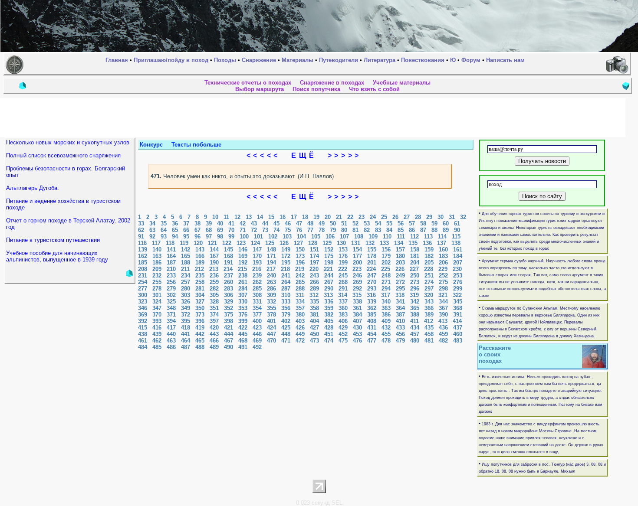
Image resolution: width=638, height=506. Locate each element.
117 (156, 243)
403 (300, 321)
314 (342, 295)
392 (142, 321)
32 (463, 217)
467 (228, 340)
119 (184, 243)
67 (197, 230)
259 (214, 282)
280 (185, 288)
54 (378, 223)
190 (214, 262)
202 (386, 262)
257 (185, 282)
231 (142, 275)
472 (300, 340)
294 (386, 288)
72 (254, 230)
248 (386, 275)
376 (242, 314)
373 (199, 314)
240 (271, 275)
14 (260, 217)
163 (156, 256)
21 (339, 217)
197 (314, 262)
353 (242, 308)
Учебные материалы (402, 82)
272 (400, 282)
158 (414, 249)
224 (371, 269)
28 (418, 217)
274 (429, 282)
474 (328, 340)
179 (386, 256)
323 (142, 301)
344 (443, 301)
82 (367, 230)
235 (199, 275)
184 (457, 256)
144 (214, 249)
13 (249, 217)
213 (213, 269)
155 (371, 249)
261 (242, 282)
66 (186, 230)
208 (142, 269)
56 (401, 223)
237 (228, 275)
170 (257, 256)
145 (228, 249)
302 (171, 295)
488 (199, 347)
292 (357, 288)
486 (171, 347)
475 (343, 340)
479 (400, 340)
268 (343, 282)
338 (357, 301)
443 (214, 334)
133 (384, 243)
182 (429, 256)
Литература (379, 60)
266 (314, 282)
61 (457, 223)
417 (171, 327)
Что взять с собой (374, 89)
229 (442, 269)
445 (242, 334)
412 (428, 321)
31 (452, 217)
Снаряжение (259, 60)
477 (371, 340)
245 (343, 275)
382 (328, 314)
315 (357, 295)
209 (156, 269)
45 (276, 223)
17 (294, 217)
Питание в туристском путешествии (53, 240)
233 (171, 275)
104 (301, 236)
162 (142, 256)
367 (443, 308)
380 (300, 314)
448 (285, 334)
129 (327, 243)
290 (328, 288)
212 (199, 269)
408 (371, 321)
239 (257, 275)
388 (414, 314)
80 (344, 230)
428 (328, 327)
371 (171, 314)
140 (156, 249)
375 (228, 314)
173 (300, 256)
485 (156, 347)
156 (386, 249)
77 (310, 230)
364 (400, 308)
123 (241, 243)
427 (314, 327)
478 (386, 340)
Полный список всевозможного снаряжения (63, 155)
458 (429, 334)
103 (287, 236)
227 (414, 269)
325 (171, 301)
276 (457, 282)
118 (170, 243)
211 (185, 269)
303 (185, 295)
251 (429, 275)
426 (300, 327)
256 (171, 282)
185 (142, 262)
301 (156, 295)
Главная (116, 60)
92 (152, 236)
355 (271, 308)
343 (429, 301)
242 (300, 275)
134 (398, 243)
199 (343, 262)
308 (257, 295)
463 (171, 340)
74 (276, 230)
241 (285, 275)
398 (228, 321)
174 (314, 256)
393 (156, 321)
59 (434, 223)
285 (257, 288)
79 (333, 230)
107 (344, 236)
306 (228, 295)
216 (256, 269)
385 (371, 314)
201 (371, 262)
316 (371, 295)
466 (214, 340)
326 (185, 301)
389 (429, 314)
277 (142, 288)
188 (185, 262)
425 (285, 327)
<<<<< (266, 155)
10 (215, 217)
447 (271, 334)
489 (214, 347)
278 (156, 288)
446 (257, 334)
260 (228, 282)
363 (386, 308)
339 (371, 301)
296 (414, 288)
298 (443, 288)
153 (343, 249)
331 (257, 301)
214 (228, 269)
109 (373, 236)
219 (299, 269)
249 (400, 275)
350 (199, 308)
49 (322, 223)
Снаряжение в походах (332, 82)
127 (298, 243)
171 (271, 256)
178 (371, 256)
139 (142, 249)
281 (199, 288)
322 (457, 295)
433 (400, 327)
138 (455, 243)
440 (171, 334)
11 (226, 217)
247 (371, 275)
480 (414, 340)
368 (457, 308)
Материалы (297, 60)
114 (442, 236)
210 (171, 269)
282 (214, 288)
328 (214, 301)
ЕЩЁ (304, 155)
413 (442, 321)
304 (199, 295)
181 (414, 256)
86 (412, 230)
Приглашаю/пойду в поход (171, 60)
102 (272, 236)
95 (186, 236)
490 (228, 347)
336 (328, 301)
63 (152, 230)
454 (371, 334)
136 (427, 243)
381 (314, 314)
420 (214, 327)
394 (171, 321)
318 (400, 295)
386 (386, 314)
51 (344, 223)
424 (271, 327)
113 (428, 236)
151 (314, 249)
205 (429, 262)
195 (285, 262)
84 (389, 230)
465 (199, 340)
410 (400, 321)
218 (285, 269)
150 (300, 249)
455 (386, 334)
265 (300, 282)
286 (271, 288)
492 (257, 347)
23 (361, 217)
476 (357, 340)
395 (185, 321)
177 (357, 256)
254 (142, 282)
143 (199, 249)
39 (209, 223)
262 (257, 282)
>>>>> (342, 155)
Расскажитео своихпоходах (495, 354)
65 (175, 230)
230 (457, 269)
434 (414, 327)
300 (142, 295)
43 (254, 223)
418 (185, 327)
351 (214, 308)
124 (255, 243)
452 (343, 334)
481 (429, 340)
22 (350, 217)
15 (271, 217)
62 (141, 230)
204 (414, 262)
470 (271, 340)
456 (400, 334)
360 (343, 308)
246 (357, 275)
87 (423, 230)
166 (199, 256)
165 (185, 256)
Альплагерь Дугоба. (32, 188)
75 (288, 230)
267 (328, 282)
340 (386, 301)
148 (271, 249)
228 (428, 269)
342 (414, 301)
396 (199, 321)
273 (414, 282)
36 (175, 223)
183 (443, 256)
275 (443, 282)
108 (358, 236)
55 (389, 223)
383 (343, 314)
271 (386, 282)
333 (285, 301)
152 (328, 249)
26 (395, 217)
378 (271, 314)
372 (185, 314)
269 (357, 282)
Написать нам (505, 60)
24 (373, 217)
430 (357, 327)
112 (414, 236)
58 (423, 223)
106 (330, 236)
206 (443, 262)
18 (305, 217)
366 (429, 308)
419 (199, 327)
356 (285, 308)
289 (314, 288)
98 (220, 236)
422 (242, 327)
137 (441, 243)
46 (288, 223)
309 (271, 295)
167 (214, 256)
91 (141, 236)
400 (257, 321)
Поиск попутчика (316, 89)
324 (156, 301)
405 (328, 321)
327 (199, 301)
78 (322, 230)
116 (142, 243)
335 (314, 301)
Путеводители (338, 60)
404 (314, 321)
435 (429, 327)
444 (228, 334)
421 (228, 327)
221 (328, 269)
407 (357, 321)
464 (185, 340)
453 (357, 334)
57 (412, 223)
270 (371, 282)
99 (231, 236)
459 (443, 334)
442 (199, 334)
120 (198, 243)
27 (407, 217)
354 (257, 308)
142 (185, 249)
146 (242, 249)
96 (197, 236)
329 (228, 301)
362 (371, 308)
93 (164, 236)
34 (152, 223)
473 (314, 340)
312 (314, 295)
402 (285, 321)
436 (443, 327)
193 (257, 262)
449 (300, 334)
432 (386, 327)
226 (400, 269)
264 (285, 282)
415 (142, 327)
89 (446, 230)
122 (226, 243)
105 (315, 236)
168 (228, 256)
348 (171, 308)
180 (400, 256)
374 (214, 314)
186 (156, 262)
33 (141, 223)
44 (265, 223)
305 (214, 295)
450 (314, 334)
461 (142, 340)
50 (333, 223)
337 (343, 301)
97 (209, 236)
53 (367, 223)
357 (300, 308)
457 (414, 334)
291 (343, 288)
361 (357, 308)
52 (355, 223)
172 (285, 256)
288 (300, 288)
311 (300, 295)
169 (242, 256)
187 (171, 262)
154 (357, 249)
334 (300, 301)
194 (271, 262)
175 (328, 256)
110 (387, 236)
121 (212, 243)
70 (231, 230)
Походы (225, 60)
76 (299, 230)
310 (285, 295)
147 (257, 249)
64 (164, 230)
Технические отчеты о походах (247, 82)
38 (197, 223)
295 (400, 288)
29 (429, 217)
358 (314, 308)
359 (328, 308)
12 (237, 217)
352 (228, 308)
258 (199, 282)
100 (244, 236)
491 (242, 347)
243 (314, 275)
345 (457, 301)
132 (370, 243)
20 (328, 217)
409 (386, 321)
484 (142, 347)
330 (242, 301)
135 (413, 243)
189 (199, 262)
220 (314, 269)
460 (457, 334)
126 (284, 243)
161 (457, 249)
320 (428, 295)
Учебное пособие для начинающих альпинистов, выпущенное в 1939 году (57, 256)
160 (443, 249)
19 (316, 217)
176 (343, 256)
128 (312, 243)
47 (299, 223)
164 (171, 256)
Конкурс (151, 144)
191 (228, 262)
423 (257, 327)
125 (269, 243)
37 (186, 223)
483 (457, 340)
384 (357, 314)
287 (285, 288)
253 (457, 275)
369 (142, 314)
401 (271, 321)
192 (242, 262)
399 (242, 321)
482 (443, 340)
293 (371, 288)
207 (457, 262)
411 (414, 321)
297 (429, 288)
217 (271, 269)
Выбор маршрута (259, 89)
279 (171, 288)
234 (185, 275)
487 (185, 347)
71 (243, 230)
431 (371, 327)
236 (214, 275)
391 (457, 314)
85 (401, 230)
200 (357, 262)
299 (457, 288)
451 (328, 334)
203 (400, 262)
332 (271, 301)
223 (357, 269)
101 (258, 236)
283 (228, 288)
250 (414, 275)
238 (242, 275)
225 (385, 269)
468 (242, 340)
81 (355, 230)
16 (283, 217)
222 (342, 269)
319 (414, 295)
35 (164, 223)
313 (328, 295)
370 (156, 314)
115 (456, 236)
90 (457, 230)
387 (400, 314)
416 (156, 327)
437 (457, 327)
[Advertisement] (312, 117)
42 (243, 223)
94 (175, 236)
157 (400, 249)
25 (384, 217)
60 (446, 223)
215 (242, 269)
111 (401, 236)
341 (400, 301)
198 (328, 262)
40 (220, 223)
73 (265, 230)
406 (343, 321)
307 (242, 295)
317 (385, 295)
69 (220, 230)
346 (142, 308)
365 (414, 308)
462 (156, 340)
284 (242, 288)
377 (257, 314)
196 (300, 262)
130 (341, 243)
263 (271, 282)
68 (209, 230)
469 (257, 340)
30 (440, 217)
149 (285, 249)
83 (378, 230)
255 (156, 282)
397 (214, 321)
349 (185, 308)
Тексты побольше (196, 144)
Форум (470, 60)
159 (429, 249)
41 (231, 223)
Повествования (422, 60)
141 (171, 249)
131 (355, 243)
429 (343, 327)
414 (457, 321)
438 (142, 334)
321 (442, 295)
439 (156, 334)
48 (310, 223)
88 (434, 230)
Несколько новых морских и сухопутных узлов (67, 142)
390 (443, 314)
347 (156, 308)
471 (285, 340)
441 (185, 334)
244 (328, 275)
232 (156, 275)
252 (443, 275)
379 (285, 314)
